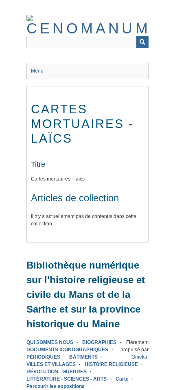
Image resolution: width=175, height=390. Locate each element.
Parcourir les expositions (55, 386)
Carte (122, 379)
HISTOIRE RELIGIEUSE (111, 364)
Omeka (139, 357)
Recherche (142, 42)
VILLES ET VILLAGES (51, 364)
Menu (37, 71)
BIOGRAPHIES (99, 342)
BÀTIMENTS (83, 357)
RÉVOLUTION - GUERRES (56, 372)
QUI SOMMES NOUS (49, 342)
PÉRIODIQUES (43, 357)
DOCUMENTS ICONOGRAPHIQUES (67, 350)
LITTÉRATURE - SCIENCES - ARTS (66, 379)
